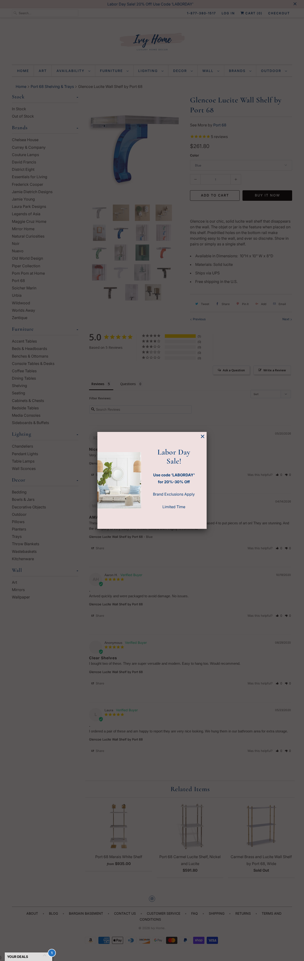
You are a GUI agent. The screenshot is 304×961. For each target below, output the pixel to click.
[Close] (202, 436)
